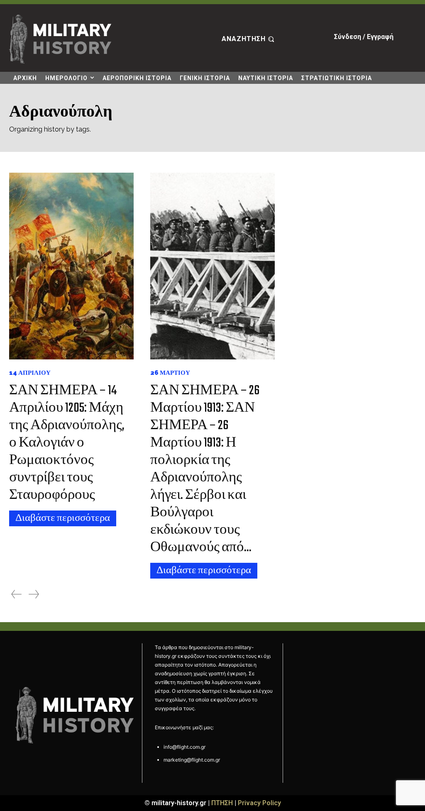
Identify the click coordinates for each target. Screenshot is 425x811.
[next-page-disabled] (34, 594)
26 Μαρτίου (170, 373)
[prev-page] (16, 594)
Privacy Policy (259, 803)
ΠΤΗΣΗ (222, 803)
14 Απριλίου (30, 373)
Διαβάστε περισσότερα (62, 518)
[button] (249, 39)
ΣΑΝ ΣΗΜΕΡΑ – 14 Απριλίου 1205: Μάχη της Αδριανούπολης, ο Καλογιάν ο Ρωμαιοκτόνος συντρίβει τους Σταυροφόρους (67, 443)
